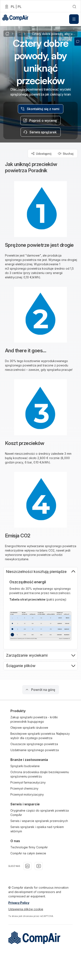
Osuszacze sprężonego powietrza (34, 744)
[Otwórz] (74, 19)
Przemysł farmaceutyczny (28, 782)
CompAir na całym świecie (28, 853)
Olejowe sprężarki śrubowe (29, 727)
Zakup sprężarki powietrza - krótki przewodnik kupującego (34, 719)
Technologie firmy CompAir (29, 847)
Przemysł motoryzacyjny (27, 794)
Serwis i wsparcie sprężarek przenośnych (39, 821)
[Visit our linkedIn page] (27, 866)
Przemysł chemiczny (24, 788)
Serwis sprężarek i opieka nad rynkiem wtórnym (37, 829)
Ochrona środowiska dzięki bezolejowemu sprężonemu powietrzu (39, 774)
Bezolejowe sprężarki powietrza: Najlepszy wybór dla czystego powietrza (40, 736)
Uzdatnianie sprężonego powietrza (34, 750)
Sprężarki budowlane (25, 766)
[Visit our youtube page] (39, 866)
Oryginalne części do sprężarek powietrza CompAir (39, 813)
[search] (74, 6)
